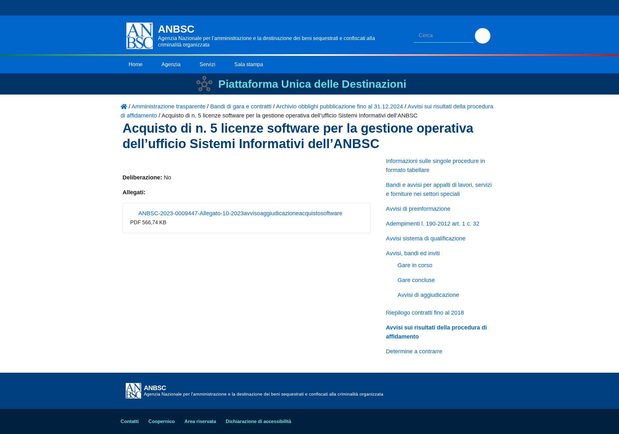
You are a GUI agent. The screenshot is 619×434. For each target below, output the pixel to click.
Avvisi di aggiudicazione (428, 295)
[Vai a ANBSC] (124, 106)
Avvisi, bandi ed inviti (413, 253)
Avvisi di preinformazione (418, 209)
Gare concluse (416, 280)
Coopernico (161, 421)
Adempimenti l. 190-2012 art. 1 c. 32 (432, 223)
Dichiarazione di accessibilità (258, 421)
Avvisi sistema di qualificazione (426, 238)
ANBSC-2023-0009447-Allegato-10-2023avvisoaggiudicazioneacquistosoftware (239, 213)
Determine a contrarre (414, 351)
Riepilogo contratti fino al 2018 (425, 312)
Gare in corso (415, 265)
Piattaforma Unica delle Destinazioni (312, 84)
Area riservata (200, 421)
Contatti (130, 421)
